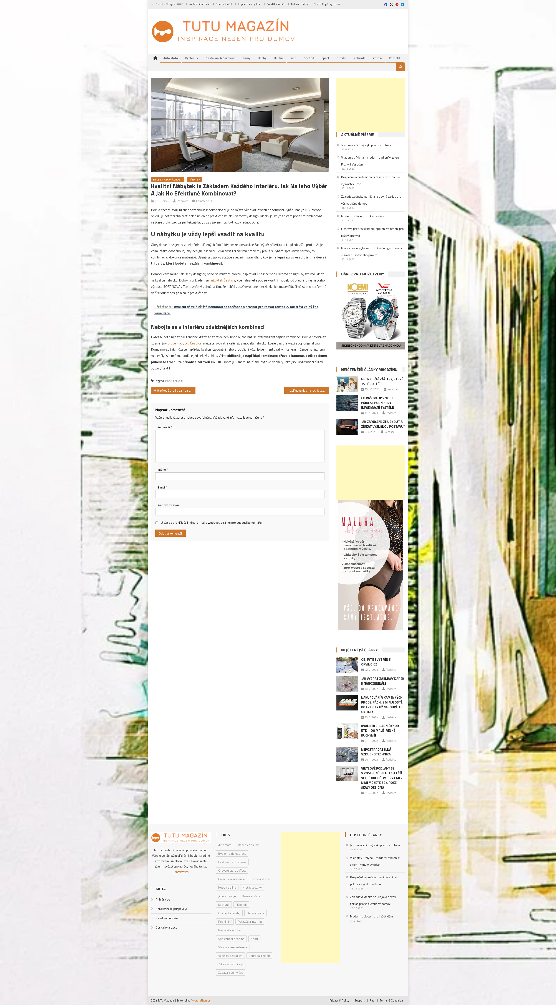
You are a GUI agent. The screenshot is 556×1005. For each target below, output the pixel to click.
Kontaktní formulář (199, 4)
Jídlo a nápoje (227, 896)
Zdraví (377, 58)
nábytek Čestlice (223, 280)
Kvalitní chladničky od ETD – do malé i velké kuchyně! (380, 730)
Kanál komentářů (167, 918)
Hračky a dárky (252, 887)
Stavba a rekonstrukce (232, 947)
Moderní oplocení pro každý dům (362, 216)
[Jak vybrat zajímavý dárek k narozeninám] (347, 684)
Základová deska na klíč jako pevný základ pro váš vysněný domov (371, 200)
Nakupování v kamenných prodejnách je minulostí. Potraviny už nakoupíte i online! (382, 704)
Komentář (164, 427)
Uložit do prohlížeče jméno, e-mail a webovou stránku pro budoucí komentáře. (211, 522)
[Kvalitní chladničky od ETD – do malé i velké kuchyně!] (347, 731)
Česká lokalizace (166, 927)
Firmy (246, 58)
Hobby (262, 58)
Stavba (341, 58)
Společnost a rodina (231, 938)
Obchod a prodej (229, 913)
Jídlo (293, 58)
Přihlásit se (163, 899)
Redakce (182, 201)
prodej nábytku (173, 381)
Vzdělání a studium (230, 955)
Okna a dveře (255, 913)
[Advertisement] (370, 105)
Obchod (309, 58)
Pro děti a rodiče (276, 4)
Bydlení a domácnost (167, 179)
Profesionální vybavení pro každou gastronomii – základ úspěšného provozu (371, 251)
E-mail (162, 487)
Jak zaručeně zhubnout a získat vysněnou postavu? (383, 424)
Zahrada (360, 58)
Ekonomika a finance (231, 879)
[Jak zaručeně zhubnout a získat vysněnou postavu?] (347, 427)
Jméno (162, 469)
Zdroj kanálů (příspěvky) (171, 908)
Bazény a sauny (248, 845)
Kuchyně (223, 904)
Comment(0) (204, 201)
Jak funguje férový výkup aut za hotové (366, 145)
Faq (372, 1000)
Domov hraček (224, 4)
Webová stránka (168, 505)
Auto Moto (170, 58)
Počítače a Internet (250, 921)
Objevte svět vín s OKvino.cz (376, 662)
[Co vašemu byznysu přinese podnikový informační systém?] (347, 403)
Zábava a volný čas (230, 972)
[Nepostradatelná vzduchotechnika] (347, 754)
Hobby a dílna (227, 887)
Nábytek (194, 179)
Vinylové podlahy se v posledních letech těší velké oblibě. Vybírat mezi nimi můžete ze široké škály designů (382, 778)
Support (359, 1000)
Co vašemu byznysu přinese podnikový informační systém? (377, 403)
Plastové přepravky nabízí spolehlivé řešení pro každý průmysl (372, 232)
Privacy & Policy (339, 1000)
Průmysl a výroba (229, 930)
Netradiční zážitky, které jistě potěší (382, 381)
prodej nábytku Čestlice (185, 343)
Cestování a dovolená (220, 58)
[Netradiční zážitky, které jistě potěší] (347, 384)
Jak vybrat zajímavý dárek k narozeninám (382, 681)
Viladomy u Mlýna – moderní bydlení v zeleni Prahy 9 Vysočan (370, 161)
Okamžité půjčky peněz (326, 4)
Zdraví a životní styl (230, 964)
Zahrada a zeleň (259, 955)
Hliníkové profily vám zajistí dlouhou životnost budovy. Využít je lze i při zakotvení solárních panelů (176, 390)
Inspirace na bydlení (249, 4)
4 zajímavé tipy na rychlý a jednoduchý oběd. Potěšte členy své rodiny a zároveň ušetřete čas (308, 390)
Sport (325, 58)
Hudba (278, 58)
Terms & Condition (391, 1000)
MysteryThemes (201, 1000)
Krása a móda (251, 896)
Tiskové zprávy (299, 4)
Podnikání (224, 921)
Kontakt (394, 58)
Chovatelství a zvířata (232, 870)
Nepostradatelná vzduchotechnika (376, 752)
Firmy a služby (261, 879)
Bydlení (190, 58)
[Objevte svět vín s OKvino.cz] (347, 664)
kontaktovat (180, 871)
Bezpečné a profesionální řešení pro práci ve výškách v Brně (370, 180)
